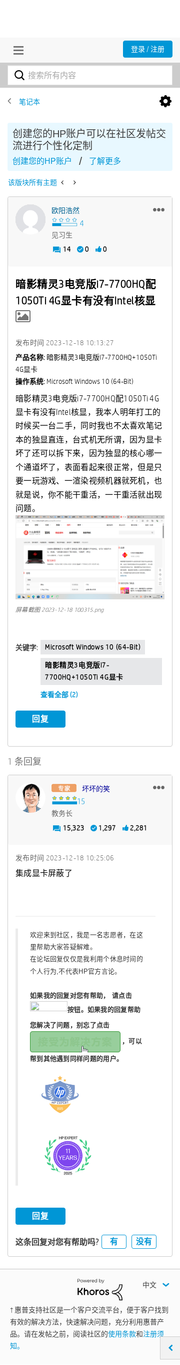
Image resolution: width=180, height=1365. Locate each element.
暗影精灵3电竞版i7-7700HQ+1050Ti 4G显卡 (84, 670)
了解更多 (105, 161)
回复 (40, 719)
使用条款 (122, 1333)
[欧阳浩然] (31, 219)
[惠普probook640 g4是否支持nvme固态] (73, 182)
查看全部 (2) (59, 694)
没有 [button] (144, 1241)
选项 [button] (165, 101)
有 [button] (114, 1241)
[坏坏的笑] (31, 798)
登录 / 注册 (147, 49)
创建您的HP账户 (42, 161)
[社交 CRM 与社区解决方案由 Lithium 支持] (100, 1288)
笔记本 (29, 101)
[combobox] (90, 75)
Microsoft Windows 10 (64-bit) (92, 646)
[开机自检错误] (63, 182)
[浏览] (16, 50)
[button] (159, 209)
